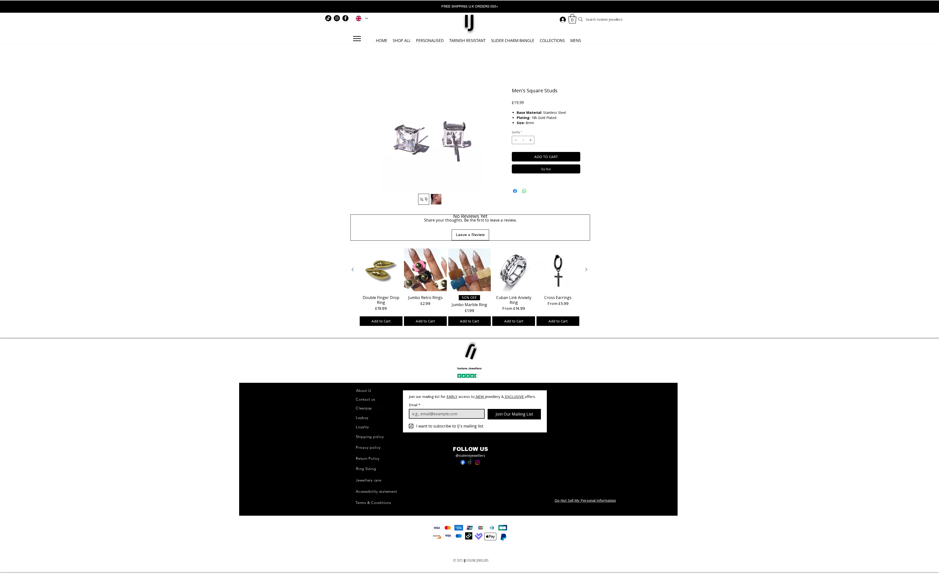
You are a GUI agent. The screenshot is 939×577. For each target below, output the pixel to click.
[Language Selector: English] (361, 18)
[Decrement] (515, 140)
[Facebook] (345, 18)
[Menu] (357, 38)
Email (414, 405)
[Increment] (531, 140)
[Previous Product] (353, 269)
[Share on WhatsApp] (524, 191)
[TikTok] (328, 18)
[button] (572, 18)
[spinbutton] (523, 140)
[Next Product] (586, 269)
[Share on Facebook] (515, 191)
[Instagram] (337, 18)
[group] (469, 287)
